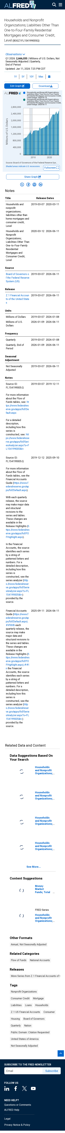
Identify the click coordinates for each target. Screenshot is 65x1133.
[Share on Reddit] (34, 184)
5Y (23, 76)
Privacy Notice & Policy (17, 1124)
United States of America (24, 1039)
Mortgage (38, 998)
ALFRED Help (11, 1109)
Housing (15, 1018)
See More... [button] (34, 866)
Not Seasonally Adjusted (24, 1045)
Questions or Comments (17, 1104)
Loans (28, 1005)
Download (44, 86)
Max (40, 76)
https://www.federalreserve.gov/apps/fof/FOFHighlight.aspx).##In (18, 661)
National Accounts (40, 960)
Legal (7, 1118)
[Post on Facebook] (28, 184)
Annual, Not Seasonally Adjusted (28, 944)
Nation (27, 1025)
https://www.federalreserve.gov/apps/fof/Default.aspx (17, 486)
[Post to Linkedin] (40, 184)
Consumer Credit (20, 998)
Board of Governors (33, 1018)
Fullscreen (50, 167)
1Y (15, 76)
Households (41, 1005)
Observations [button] (14, 54)
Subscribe (51, 1071)
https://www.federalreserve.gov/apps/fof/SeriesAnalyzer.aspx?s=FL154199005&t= (17, 441)
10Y (31, 76)
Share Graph (31, 176)
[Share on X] (22, 184)
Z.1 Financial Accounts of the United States (17, 299)
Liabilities (16, 1005)
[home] (20, 4)
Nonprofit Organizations (24, 991)
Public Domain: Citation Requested (30, 1032)
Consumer (49, 1012)
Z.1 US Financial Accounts (25, 1012)
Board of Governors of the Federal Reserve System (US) (17, 278)
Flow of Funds (18, 960)
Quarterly (16, 1025)
